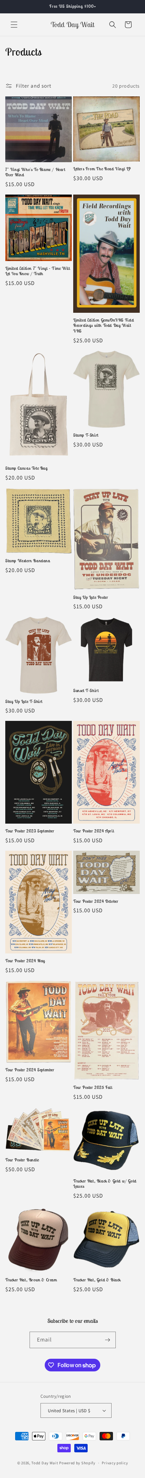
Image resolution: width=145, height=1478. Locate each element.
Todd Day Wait (45, 1462)
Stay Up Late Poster (90, 597)
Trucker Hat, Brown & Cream (31, 1279)
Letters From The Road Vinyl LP (102, 168)
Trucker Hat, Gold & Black (97, 1279)
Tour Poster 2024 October (95, 901)
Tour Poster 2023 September (30, 830)
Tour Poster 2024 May (25, 960)
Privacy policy (115, 1462)
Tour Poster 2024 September (30, 1069)
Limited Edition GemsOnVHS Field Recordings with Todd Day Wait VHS (103, 325)
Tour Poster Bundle (22, 1159)
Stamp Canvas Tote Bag (26, 468)
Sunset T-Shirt (86, 690)
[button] (14, 24)
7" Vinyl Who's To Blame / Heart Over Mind (35, 172)
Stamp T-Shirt (86, 435)
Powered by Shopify (77, 1462)
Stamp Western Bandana (27, 560)
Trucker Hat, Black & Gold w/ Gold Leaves (105, 1183)
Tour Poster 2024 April (93, 830)
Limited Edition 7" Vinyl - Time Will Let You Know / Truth (37, 271)
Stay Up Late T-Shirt (24, 701)
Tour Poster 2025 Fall (93, 1087)
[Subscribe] (107, 1340)
